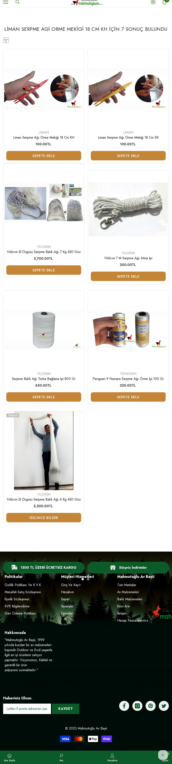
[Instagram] (137, 706)
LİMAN (44, 132)
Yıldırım (44, 246)
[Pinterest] (151, 706)
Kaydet (65, 708)
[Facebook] (124, 706)
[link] (128, 567)
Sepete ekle (44, 155)
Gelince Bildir (43, 517)
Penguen (128, 373)
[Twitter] (164, 706)
